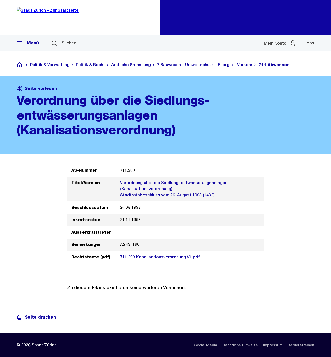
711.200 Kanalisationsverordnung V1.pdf (160, 257)
